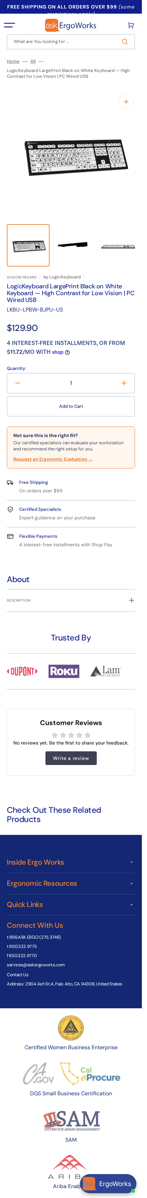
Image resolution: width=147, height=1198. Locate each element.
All (33, 61)
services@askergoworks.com (36, 958)
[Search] (126, 41)
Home (13, 61)
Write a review (71, 751)
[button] (9, 25)
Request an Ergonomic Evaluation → (53, 452)
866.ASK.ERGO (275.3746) (35, 930)
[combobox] (71, 41)
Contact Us (18, 968)
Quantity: (16, 361)
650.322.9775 (23, 939)
